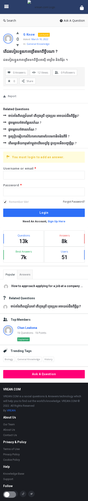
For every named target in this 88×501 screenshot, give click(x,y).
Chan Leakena (27, 327)
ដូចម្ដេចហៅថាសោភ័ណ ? (22, 129)
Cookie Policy (11, 459)
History (48, 359)
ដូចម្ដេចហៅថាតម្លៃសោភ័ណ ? (24, 122)
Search (11, 20)
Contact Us (10, 435)
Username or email (19, 168)
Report (12, 96)
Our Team (9, 424)
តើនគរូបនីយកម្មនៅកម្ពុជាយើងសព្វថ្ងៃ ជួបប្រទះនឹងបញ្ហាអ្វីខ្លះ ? (42, 143)
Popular (10, 274)
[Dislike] (17, 45)
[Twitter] (31, 494)
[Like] (17, 33)
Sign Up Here (56, 221)
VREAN (11, 410)
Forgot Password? (74, 201)
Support (8, 479)
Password (12, 185)
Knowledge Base (13, 473)
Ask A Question (74, 20)
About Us (9, 429)
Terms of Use (11, 449)
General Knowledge (38, 43)
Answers (24, 274)
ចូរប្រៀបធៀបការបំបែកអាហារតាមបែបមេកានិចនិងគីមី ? (38, 136)
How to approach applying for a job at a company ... (47, 286)
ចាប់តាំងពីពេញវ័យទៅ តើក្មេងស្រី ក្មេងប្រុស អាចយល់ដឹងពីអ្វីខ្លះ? (43, 115)
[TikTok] (23, 494)
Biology (9, 359)
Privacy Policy (11, 454)
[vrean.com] (44, 7)
